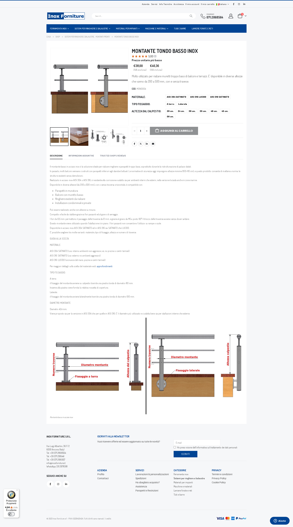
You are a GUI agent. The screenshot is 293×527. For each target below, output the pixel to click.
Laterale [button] (182, 104)
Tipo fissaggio (141, 104)
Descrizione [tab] (56, 155)
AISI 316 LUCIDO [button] (198, 96)
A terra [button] (170, 104)
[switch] (11, 514)
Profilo (100, 474)
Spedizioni (140, 478)
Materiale (138, 97)
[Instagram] (239, 4)
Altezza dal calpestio (146, 111)
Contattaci (103, 478)
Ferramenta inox (58, 28)
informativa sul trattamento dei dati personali (216, 447)
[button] (50, 87)
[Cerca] (191, 16)
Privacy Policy (219, 478)
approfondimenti (104, 266)
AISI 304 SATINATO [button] (176, 96)
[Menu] (17, 491)
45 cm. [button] (225, 111)
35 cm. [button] (203, 111)
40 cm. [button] (214, 111)
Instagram (58, 484)
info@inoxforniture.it (55, 463)
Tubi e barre (180, 28)
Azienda (145, 4)
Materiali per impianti (126, 28)
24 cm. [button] (181, 111)
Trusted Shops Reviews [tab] (113, 155)
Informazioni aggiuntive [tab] (81, 155)
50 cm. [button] (170, 116)
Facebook (134, 143)
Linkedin (66, 484)
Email (153, 143)
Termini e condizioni (222, 474)
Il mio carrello (207, 4)
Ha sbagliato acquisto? (147, 482)
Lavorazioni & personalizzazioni (152, 474)
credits (108, 518)
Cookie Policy (219, 482)
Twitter (140, 143)
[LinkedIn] (244, 4)
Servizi (154, 4)
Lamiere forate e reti (202, 28)
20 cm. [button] (170, 111)
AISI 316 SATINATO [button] (219, 96)
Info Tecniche (165, 4)
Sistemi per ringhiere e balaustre (91, 28)
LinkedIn (147, 143)
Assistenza (179, 4)
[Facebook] (233, 4)
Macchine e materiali (155, 28)
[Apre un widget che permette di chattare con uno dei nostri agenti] (280, 521)
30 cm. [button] (192, 111)
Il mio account (192, 4)
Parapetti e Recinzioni (146, 490)
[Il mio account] (231, 16)
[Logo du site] (65, 16)
